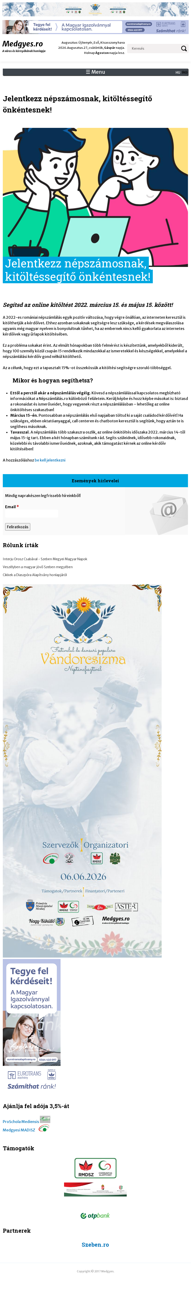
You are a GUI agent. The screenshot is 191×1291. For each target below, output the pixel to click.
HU (178, 72)
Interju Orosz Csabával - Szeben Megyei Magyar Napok (45, 559)
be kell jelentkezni (50, 460)
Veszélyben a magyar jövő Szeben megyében (38, 567)
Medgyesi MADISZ (19, 1130)
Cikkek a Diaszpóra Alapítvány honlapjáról (35, 575)
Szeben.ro (95, 1244)
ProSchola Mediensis (21, 1121)
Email (12, 506)
